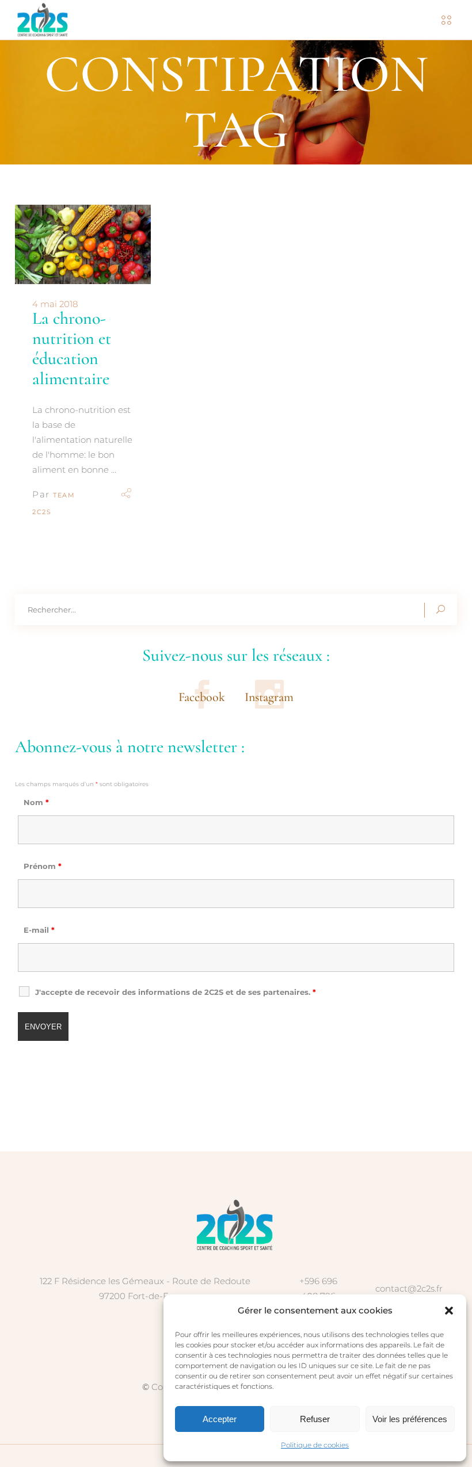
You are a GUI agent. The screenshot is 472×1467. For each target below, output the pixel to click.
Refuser (315, 1419)
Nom (36, 802)
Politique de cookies (315, 1445)
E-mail (39, 929)
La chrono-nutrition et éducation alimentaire (71, 348)
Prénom (43, 866)
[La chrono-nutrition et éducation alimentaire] (83, 245)
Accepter (220, 1419)
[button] (449, 1310)
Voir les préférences (409, 1419)
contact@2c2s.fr (409, 1288)
